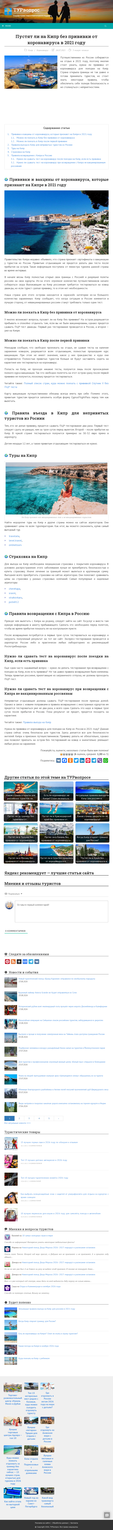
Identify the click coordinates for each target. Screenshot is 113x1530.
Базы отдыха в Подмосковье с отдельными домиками (31, 1466)
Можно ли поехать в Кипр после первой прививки (39, 141)
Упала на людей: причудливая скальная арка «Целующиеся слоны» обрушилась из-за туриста (61, 1075)
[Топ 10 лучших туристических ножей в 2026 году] (11, 1179)
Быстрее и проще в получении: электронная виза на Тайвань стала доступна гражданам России (62, 1034)
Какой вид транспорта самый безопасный (47, 1502)
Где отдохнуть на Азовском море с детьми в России (47, 1434)
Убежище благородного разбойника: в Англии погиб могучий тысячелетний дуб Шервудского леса (63, 1089)
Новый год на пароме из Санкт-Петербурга (31, 1502)
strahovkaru (15, 597)
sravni (12, 593)
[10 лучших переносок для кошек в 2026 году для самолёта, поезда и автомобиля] (11, 1214)
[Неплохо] (69, 754)
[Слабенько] (64, 754)
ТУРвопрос (26, 10)
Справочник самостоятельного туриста (32, 15)
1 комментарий (35, 1181)
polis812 (14, 602)
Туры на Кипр (16, 148)
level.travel (15, 540)
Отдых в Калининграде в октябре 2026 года (40, 1286)
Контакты (74, 1523)
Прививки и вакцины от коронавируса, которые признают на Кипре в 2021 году (50, 134)
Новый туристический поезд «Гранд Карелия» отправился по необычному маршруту (57, 978)
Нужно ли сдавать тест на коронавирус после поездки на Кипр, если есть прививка (56, 158)
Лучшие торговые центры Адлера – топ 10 (13, 1434)
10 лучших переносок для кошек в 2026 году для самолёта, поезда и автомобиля (61, 1213)
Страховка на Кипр (19, 151)
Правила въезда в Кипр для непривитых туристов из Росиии (40, 144)
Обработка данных (60, 1523)
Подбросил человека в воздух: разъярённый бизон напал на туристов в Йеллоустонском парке (62, 1048)
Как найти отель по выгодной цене (12, 1504)
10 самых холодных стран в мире (37, 1235)
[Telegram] (31, 962)
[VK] (59, 760)
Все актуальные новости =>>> (17, 1123)
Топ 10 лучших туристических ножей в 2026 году (44, 1177)
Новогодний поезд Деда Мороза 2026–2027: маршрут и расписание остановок (58, 1247)
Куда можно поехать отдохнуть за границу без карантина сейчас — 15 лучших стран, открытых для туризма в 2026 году (13, 1470)
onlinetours (15, 545)
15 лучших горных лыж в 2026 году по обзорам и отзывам (49, 1142)
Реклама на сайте (42, 1523)
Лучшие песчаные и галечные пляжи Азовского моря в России (47, 1464)
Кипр (30, 50)
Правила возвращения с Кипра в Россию (30, 155)
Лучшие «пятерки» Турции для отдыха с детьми (31, 1433)
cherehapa (14, 588)
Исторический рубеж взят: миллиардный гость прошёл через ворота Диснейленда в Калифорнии (63, 1006)
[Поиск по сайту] (105, 26)
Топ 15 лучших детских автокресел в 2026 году (44, 1160)
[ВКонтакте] (37, 962)
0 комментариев (35, 1146)
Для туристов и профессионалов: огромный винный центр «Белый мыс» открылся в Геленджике (62, 1061)
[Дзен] (19, 962)
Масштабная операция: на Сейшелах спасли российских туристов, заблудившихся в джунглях (61, 1020)
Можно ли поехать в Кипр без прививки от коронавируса (43, 137)
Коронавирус (43, 50)
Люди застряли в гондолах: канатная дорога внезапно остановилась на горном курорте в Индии (62, 1103)
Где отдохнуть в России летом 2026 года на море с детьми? (47, 1400)
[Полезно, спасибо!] (72, 754)
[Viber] (100, 760)
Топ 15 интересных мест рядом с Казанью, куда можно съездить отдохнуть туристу (31, 1403)
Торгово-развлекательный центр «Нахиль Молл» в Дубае (13, 1399)
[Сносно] (66, 754)
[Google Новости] (25, 962)
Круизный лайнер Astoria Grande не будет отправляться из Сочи (48, 992)
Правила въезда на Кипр (37, 722)
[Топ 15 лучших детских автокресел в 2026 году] (11, 1161)
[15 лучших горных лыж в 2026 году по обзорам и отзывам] (11, 1143)
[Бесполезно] (61, 754)
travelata (14, 536)
